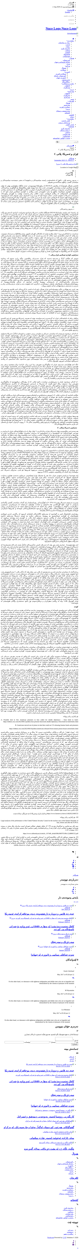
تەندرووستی (66, 80)
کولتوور (67, 52)
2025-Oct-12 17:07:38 (62, 1144)
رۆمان (68, 46)
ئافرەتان (71, 101)
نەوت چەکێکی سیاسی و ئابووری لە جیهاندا (52, 954)
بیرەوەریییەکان (65, 130)
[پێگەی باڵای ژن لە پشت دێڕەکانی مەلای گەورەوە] (56, 1142)
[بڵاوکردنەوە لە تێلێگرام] (73, 866)
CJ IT (64, 1237)
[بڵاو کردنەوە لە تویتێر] (73, 862)
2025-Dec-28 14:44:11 (62, 1112)
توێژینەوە (71, 91)
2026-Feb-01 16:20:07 (62, 1090)
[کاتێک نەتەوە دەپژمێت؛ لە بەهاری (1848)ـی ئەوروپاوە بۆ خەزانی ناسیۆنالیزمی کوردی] (45, 918)
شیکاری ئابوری (61, 74)
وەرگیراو (67, 97)
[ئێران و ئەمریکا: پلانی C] (69, 164)
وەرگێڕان (66, 87)
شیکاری (63, 70)
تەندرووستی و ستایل (63, 111)
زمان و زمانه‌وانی (64, 43)
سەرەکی (69, 146)
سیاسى (67, 50)
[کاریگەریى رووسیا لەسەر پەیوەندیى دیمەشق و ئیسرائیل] (54, 1110)
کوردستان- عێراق (60, 76)
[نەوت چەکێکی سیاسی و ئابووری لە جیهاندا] (59, 946)
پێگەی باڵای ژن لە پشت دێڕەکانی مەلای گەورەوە (49, 1149)
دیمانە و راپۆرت (65, 107)
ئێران (68, 64)
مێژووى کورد (65, 48)
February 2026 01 (64, 937)
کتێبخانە (67, 113)
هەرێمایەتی (66, 134)
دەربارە (71, 23)
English (70, 10)
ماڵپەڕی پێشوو (69, 16)
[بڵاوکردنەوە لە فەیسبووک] (73, 861)
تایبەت (72, 1059)
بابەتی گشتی (70, 124)
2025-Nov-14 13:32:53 (62, 1133)
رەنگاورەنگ (66, 82)
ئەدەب (68, 44)
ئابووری (67, 72)
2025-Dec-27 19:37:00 (62, 1123)
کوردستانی (66, 60)
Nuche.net (50, 1237)
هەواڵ (72, 58)
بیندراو (72, 1061)
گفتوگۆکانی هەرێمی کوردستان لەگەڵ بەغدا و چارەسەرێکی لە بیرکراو (39, 1127)
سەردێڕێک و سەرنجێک (62, 942)
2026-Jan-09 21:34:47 (63, 1101)
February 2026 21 (64, 922)
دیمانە (72, 117)
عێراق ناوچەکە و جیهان (62, 62)
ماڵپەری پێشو (68, 1234)
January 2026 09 (64, 950)
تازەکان (71, 1057)
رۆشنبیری (70, 41)
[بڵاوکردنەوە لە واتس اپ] (73, 868)
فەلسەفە (67, 54)
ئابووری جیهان (61, 78)
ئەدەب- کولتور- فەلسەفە (61, 138)
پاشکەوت (74, 1044)
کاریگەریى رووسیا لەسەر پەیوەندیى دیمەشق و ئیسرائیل (45, 1116)
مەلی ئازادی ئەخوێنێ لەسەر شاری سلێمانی (52, 1138)
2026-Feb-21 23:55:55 (62, 1077)
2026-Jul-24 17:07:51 (63, 1066)
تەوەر (72, 99)
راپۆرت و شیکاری (68, 84)
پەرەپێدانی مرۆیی (64, 123)
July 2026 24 (66, 909)
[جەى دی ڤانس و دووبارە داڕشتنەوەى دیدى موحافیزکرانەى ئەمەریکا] (50, 905)
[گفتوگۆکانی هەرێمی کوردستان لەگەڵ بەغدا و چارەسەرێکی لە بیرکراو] (50, 1121)
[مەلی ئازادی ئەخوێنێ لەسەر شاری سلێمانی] (58, 1132)
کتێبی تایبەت (66, 121)
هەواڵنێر (71, 158)
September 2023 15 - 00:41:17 (64, 160)
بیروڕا (72, 89)
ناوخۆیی (67, 85)
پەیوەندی (71, 19)
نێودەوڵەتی (66, 56)
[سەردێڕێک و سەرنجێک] (65, 934)
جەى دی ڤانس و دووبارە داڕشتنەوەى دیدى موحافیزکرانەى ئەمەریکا (39, 913)
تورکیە (68, 66)
